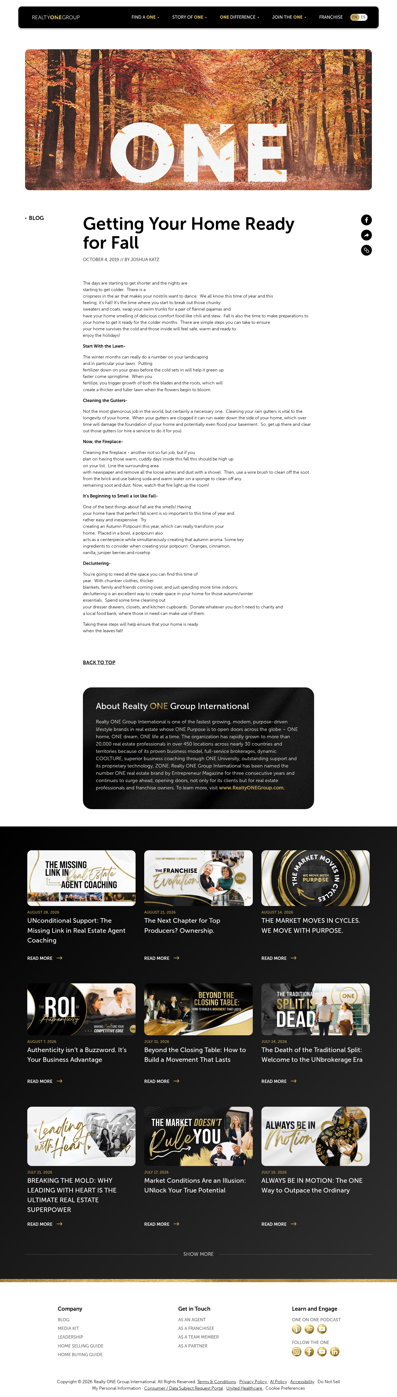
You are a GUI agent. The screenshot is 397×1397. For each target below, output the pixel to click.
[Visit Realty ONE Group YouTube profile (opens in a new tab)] (322, 1351)
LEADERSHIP (70, 1337)
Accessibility (302, 1381)
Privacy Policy (253, 1381)
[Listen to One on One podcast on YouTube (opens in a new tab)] (322, 1329)
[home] (56, 17)
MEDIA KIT (68, 1328)
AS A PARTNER (192, 1346)
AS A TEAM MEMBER (198, 1337)
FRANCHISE (331, 17)
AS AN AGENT (192, 1320)
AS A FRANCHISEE (196, 1328)
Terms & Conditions (216, 1381)
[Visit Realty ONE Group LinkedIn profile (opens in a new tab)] (334, 1351)
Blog (63, 1320)
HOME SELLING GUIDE (80, 1346)
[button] (145, 17)
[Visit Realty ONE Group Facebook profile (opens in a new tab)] (309, 1351)
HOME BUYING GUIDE (80, 1355)
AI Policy (278, 1381)
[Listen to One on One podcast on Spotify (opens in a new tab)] (309, 1329)
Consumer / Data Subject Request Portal (183, 1388)
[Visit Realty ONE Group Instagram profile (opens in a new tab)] (296, 1351)
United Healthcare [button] (244, 1388)
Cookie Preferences (285, 1388)
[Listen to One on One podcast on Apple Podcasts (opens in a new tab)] (296, 1329)
